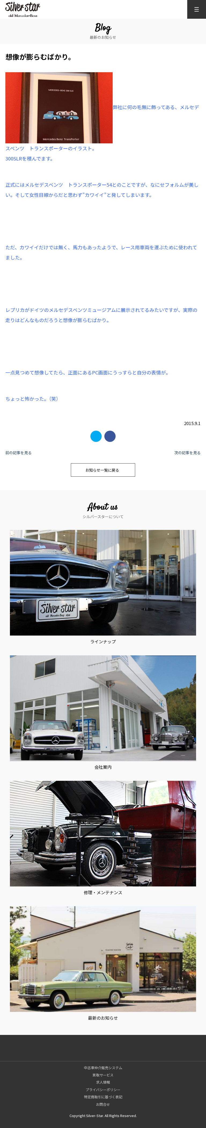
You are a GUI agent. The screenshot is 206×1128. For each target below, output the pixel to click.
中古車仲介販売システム (103, 1067)
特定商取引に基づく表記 (103, 1096)
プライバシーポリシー (103, 1089)
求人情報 (103, 1082)
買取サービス (103, 1074)
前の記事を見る (18, 452)
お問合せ (103, 1104)
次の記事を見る (187, 452)
